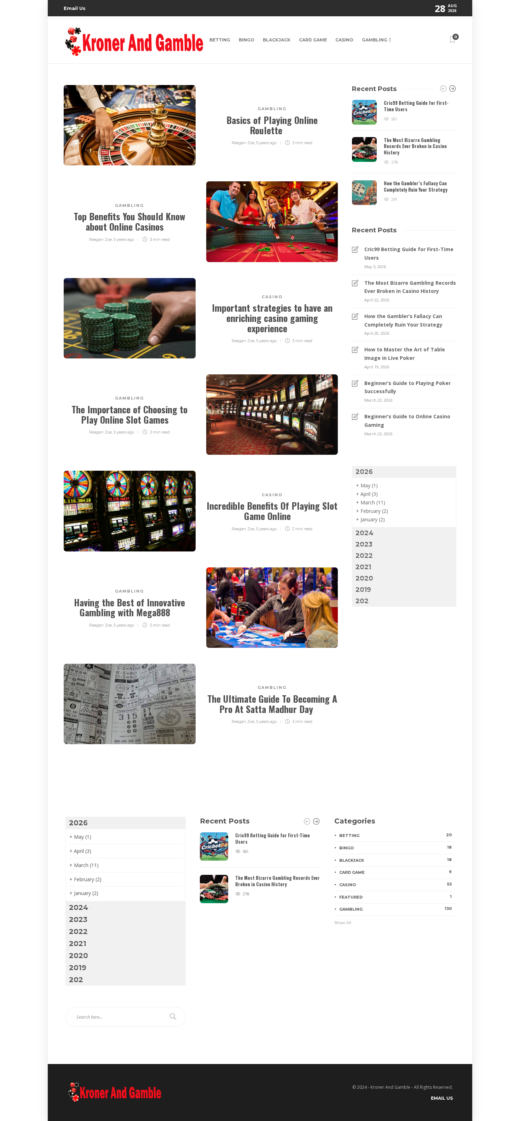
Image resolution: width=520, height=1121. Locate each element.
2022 (364, 556)
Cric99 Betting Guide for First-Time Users (408, 253)
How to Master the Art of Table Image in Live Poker (404, 353)
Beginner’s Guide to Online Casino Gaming (407, 420)
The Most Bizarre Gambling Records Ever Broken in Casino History (410, 287)
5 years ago (266, 142)
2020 (364, 578)
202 (362, 601)
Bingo (246, 40)
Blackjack (276, 40)
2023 (364, 544)
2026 (364, 472)
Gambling (374, 40)
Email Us (75, 8)
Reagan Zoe (243, 142)
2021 (363, 567)
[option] (404, 152)
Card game (313, 40)
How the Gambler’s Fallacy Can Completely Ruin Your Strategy (403, 320)
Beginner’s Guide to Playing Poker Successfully (407, 387)
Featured (395, 897)
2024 (365, 533)
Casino (344, 40)
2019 (363, 590)
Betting (219, 40)
